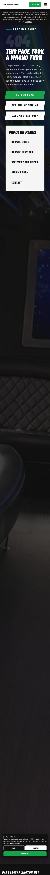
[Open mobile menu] (45, 4)
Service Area (20, 172)
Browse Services (22, 152)
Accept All (25, 854)
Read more (28, 21)
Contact (17, 182)
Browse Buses (20, 141)
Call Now (35, 4)
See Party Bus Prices (25, 162)
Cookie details (15, 843)
